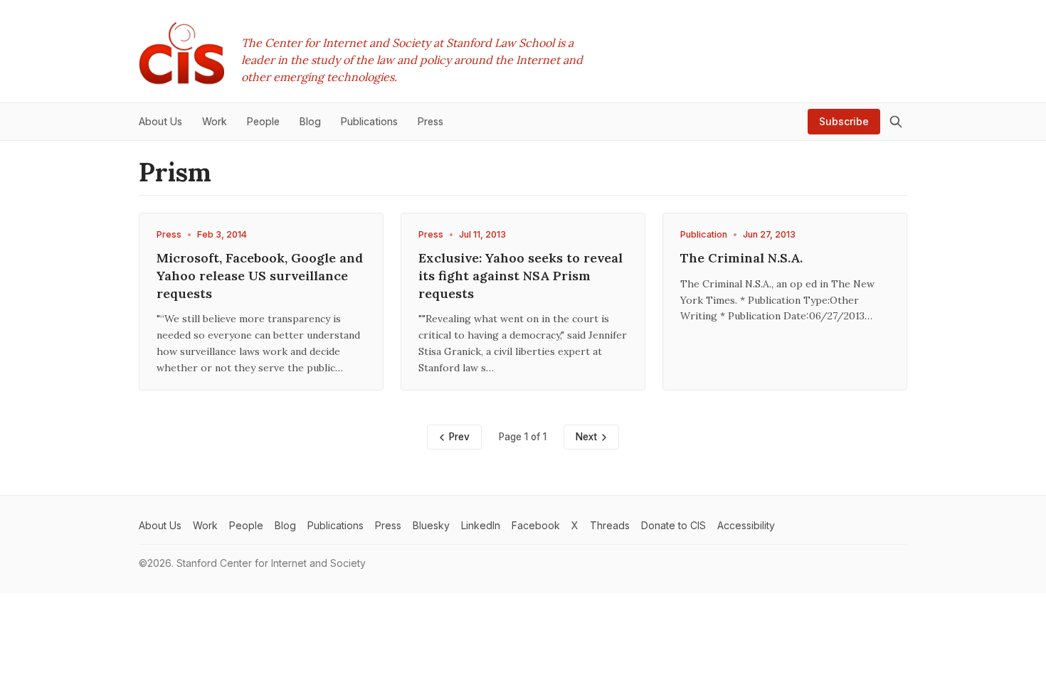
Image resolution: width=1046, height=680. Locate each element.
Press (169, 234)
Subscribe (844, 121)
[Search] (895, 121)
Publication (703, 234)
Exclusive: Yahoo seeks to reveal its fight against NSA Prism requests (520, 276)
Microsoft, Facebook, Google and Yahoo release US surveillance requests (260, 276)
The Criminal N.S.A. (741, 258)
